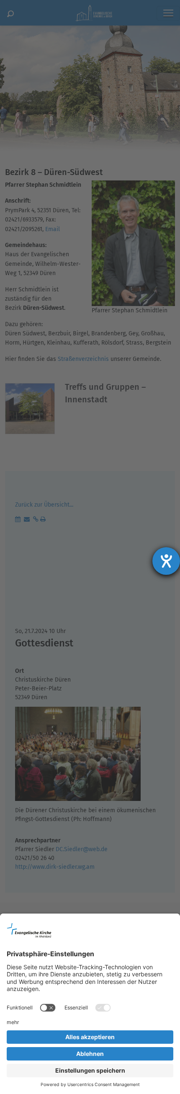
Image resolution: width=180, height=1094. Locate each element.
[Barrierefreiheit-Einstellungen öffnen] (166, 561)
